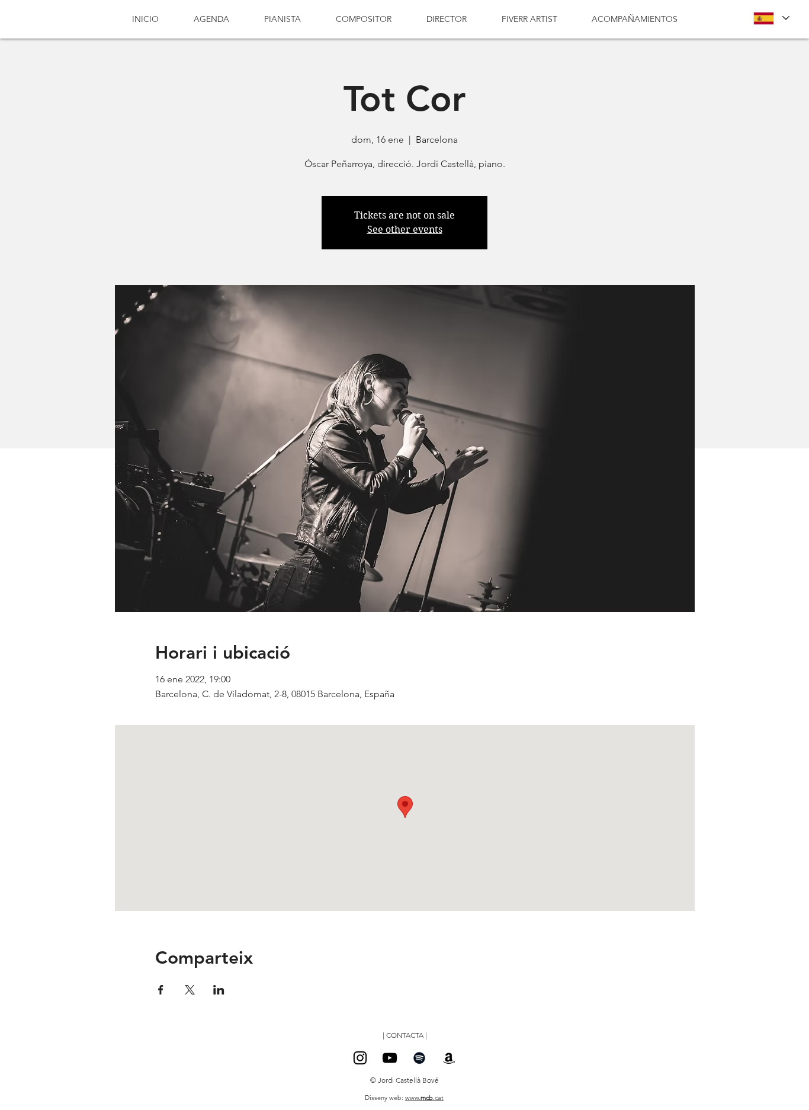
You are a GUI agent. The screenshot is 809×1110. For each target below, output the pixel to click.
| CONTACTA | (405, 1035)
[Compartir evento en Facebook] (160, 989)
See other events (404, 229)
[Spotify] (419, 1058)
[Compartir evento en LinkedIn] (218, 989)
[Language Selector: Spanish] (771, 18)
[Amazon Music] (449, 1058)
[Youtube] (390, 1058)
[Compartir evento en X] (189, 989)
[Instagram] (360, 1058)
